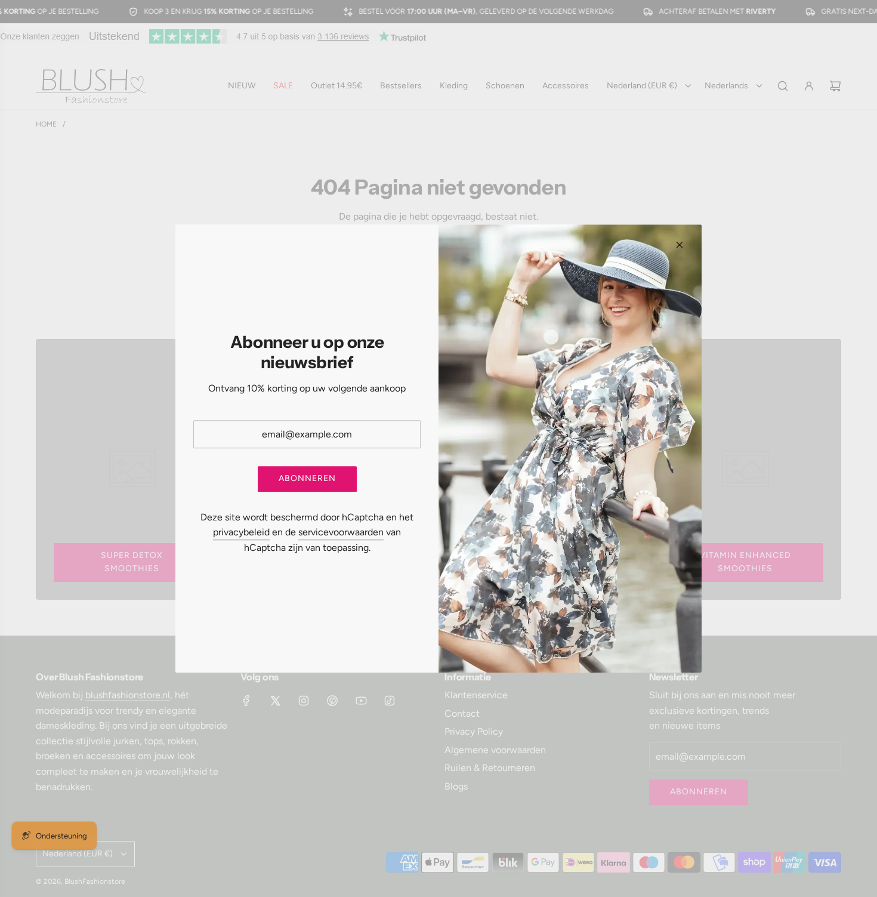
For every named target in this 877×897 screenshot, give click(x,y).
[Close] (679, 245)
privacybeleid (241, 532)
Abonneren (307, 479)
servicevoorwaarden (341, 532)
